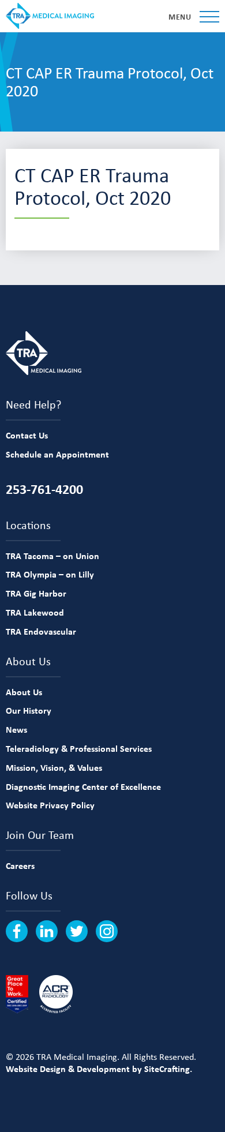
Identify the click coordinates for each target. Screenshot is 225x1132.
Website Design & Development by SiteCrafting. (99, 1068)
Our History (28, 710)
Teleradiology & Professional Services (79, 748)
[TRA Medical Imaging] (50, 16)
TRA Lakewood (35, 612)
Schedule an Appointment (57, 454)
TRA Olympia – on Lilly (50, 574)
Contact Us (27, 435)
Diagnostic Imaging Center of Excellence (83, 786)
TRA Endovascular (41, 631)
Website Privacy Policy (50, 805)
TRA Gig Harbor (36, 593)
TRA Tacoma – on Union (52, 555)
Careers (20, 865)
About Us (24, 691)
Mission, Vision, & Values (54, 767)
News (16, 729)
